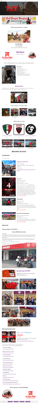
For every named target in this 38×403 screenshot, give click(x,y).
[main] (11, 8)
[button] (37, 1)
